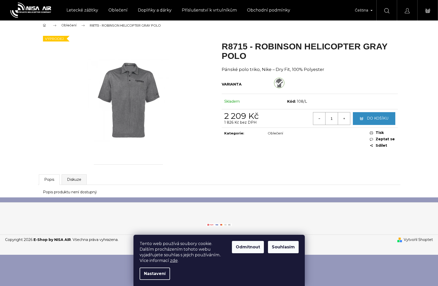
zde (174, 260)
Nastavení (155, 273)
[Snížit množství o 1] (319, 118)
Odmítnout (248, 247)
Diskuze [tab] (74, 179)
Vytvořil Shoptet (418, 239)
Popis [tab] (49, 179)
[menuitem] (82, 10)
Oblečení (275, 133)
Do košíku (377, 118)
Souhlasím (283, 247)
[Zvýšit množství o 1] (344, 118)
